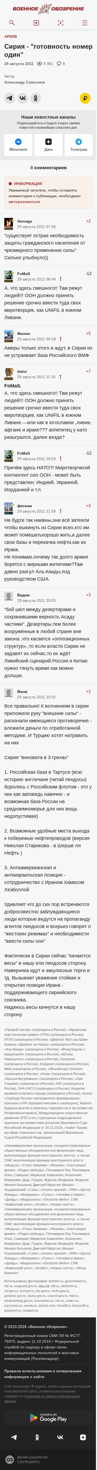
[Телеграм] (14, 1437)
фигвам (24, 506)
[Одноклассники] (37, 1437)
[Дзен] (83, 1437)
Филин (23, 333)
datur (22, 371)
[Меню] (85, 22)
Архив (10, 36)
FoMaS (23, 274)
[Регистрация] (60, 22)
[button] (36, 22)
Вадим (23, 595)
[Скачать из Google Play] (48, 1417)
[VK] (60, 1437)
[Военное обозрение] (48, 8)
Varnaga (24, 221)
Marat (22, 691)
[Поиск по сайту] (12, 22)
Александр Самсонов (24, 82)
